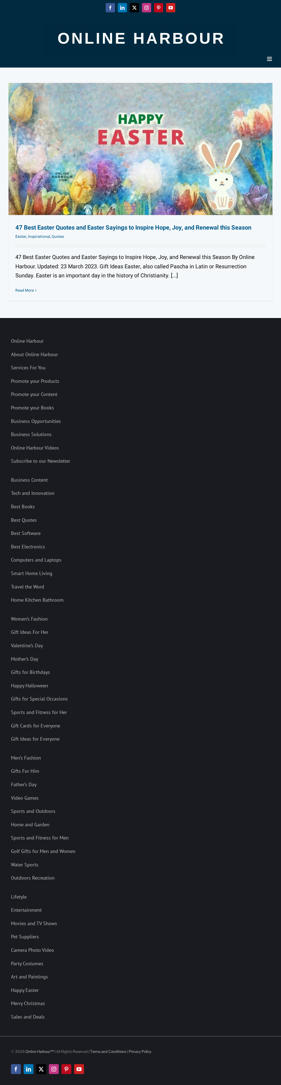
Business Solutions (31, 434)
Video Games (25, 798)
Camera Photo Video (32, 950)
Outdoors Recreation (33, 878)
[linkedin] (28, 1069)
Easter (20, 236)
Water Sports (24, 864)
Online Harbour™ (39, 1051)
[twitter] (41, 1069)
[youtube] (79, 1069)
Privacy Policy (140, 1051)
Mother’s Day (24, 659)
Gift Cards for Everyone (35, 726)
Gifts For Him (25, 771)
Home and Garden (30, 824)
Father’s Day (23, 784)
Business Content (29, 480)
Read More (24, 290)
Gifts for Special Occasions (39, 699)
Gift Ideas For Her (29, 632)
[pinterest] (66, 1069)
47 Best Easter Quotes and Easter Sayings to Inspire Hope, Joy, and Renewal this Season (133, 227)
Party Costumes (27, 963)
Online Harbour (27, 341)
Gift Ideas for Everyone (35, 739)
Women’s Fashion (29, 619)
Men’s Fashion (26, 758)
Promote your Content (34, 394)
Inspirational (39, 236)
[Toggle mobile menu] (270, 59)
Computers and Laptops (36, 560)
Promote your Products (35, 381)
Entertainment (26, 910)
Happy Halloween (29, 685)
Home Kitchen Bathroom (37, 600)
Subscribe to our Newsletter (40, 461)
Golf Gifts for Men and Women (43, 851)
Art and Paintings (29, 977)
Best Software (26, 533)
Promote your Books (32, 408)
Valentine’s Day (27, 645)
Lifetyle (19, 897)
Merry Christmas (28, 1003)
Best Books (23, 506)
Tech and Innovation (32, 493)
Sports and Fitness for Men (40, 838)
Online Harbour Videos (35, 448)
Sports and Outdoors (33, 811)
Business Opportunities (36, 421)
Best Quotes (24, 520)
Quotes (58, 236)
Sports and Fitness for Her (39, 712)
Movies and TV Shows (34, 923)
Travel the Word (27, 587)
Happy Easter (25, 990)
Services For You (28, 367)
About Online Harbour (34, 354)
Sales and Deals (28, 1017)
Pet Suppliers (25, 936)
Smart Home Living (31, 573)
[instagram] (54, 1069)
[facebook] (16, 1069)
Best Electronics (28, 546)
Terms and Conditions (108, 1051)
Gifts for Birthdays (30, 672)
